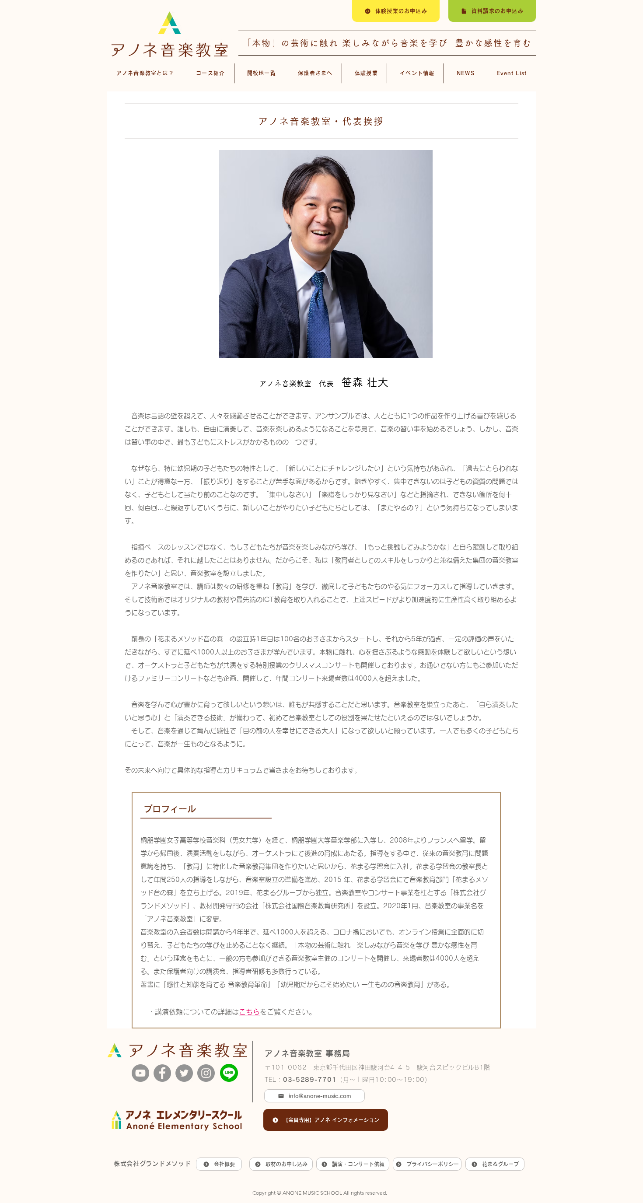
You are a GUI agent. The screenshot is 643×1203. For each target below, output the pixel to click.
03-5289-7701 (309, 1080)
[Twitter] (184, 1073)
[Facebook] (162, 1073)
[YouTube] (140, 1073)
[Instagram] (206, 1073)
